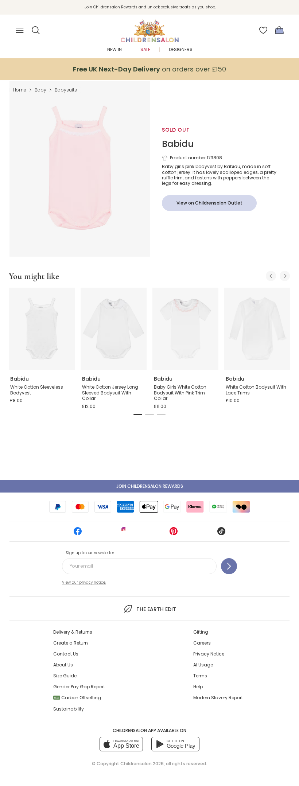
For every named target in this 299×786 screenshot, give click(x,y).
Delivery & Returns (72, 632)
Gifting (200, 632)
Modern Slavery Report (218, 697)
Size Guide (65, 676)
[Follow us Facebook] (78, 533)
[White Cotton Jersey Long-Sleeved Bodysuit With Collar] (114, 329)
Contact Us (65, 654)
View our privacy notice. (84, 582)
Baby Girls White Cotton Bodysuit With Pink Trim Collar (180, 392)
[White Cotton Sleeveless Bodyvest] (42, 329)
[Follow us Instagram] (125, 533)
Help (198, 687)
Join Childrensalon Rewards (149, 486)
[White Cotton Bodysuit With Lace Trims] (257, 329)
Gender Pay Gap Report (79, 687)
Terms (200, 676)
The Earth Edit (156, 609)
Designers (181, 49)
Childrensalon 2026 (142, 763)
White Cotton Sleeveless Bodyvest (36, 390)
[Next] (285, 276)
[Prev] (271, 276)
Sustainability (68, 709)
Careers (202, 643)
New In (114, 49)
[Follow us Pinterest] (174, 533)
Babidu (178, 144)
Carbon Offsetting (77, 697)
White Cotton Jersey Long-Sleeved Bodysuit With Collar (111, 392)
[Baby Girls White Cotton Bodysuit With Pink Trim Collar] (185, 329)
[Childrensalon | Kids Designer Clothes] (149, 28)
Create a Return (70, 643)
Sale (145, 49)
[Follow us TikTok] (221, 533)
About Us (63, 665)
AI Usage (203, 665)
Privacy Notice (208, 654)
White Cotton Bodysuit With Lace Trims (256, 390)
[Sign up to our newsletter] (229, 566)
